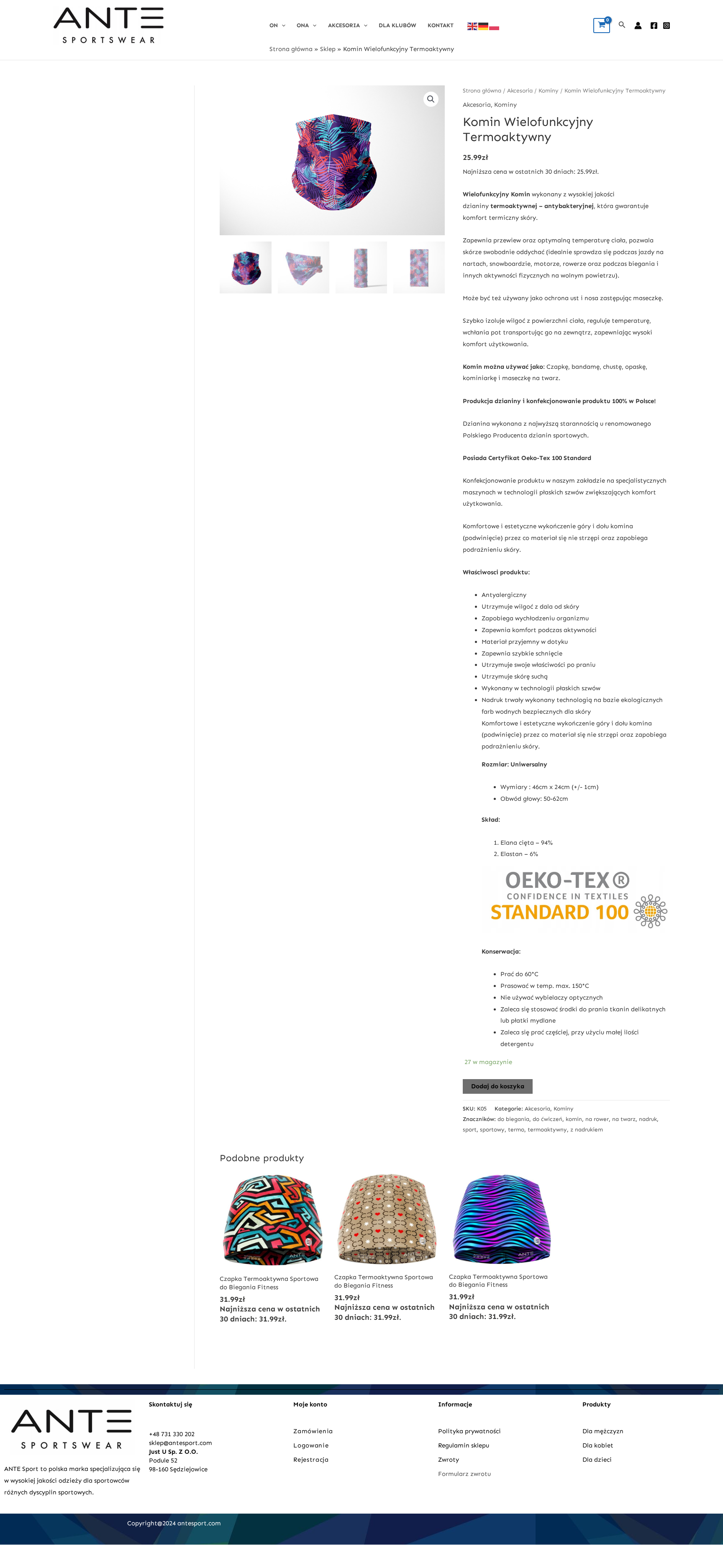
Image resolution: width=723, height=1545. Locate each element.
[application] (281, 25)
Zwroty (448, 1459)
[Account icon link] (638, 25)
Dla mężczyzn (603, 1431)
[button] (430, 99)
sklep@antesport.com (180, 1443)
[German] (483, 26)
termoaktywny (547, 1129)
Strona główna (291, 49)
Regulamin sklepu (463, 1445)
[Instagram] (666, 25)
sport (470, 1129)
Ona (303, 25)
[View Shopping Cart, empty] (601, 25)
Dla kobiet (597, 1445)
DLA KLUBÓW (397, 25)
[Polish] (494, 26)
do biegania (513, 1119)
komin (574, 1119)
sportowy (492, 1129)
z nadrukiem (586, 1129)
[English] (472, 26)
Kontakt (441, 25)
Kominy (548, 90)
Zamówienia (313, 1431)
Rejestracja (312, 1459)
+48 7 (156, 1434)
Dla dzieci (597, 1459)
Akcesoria (344, 25)
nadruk (648, 1119)
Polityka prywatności (469, 1431)
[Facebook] (654, 25)
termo (516, 1129)
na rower (597, 1119)
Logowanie (310, 1445)
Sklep (328, 49)
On (273, 25)
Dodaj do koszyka (497, 1086)
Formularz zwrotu (464, 1474)
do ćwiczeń (547, 1119)
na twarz (624, 1119)
